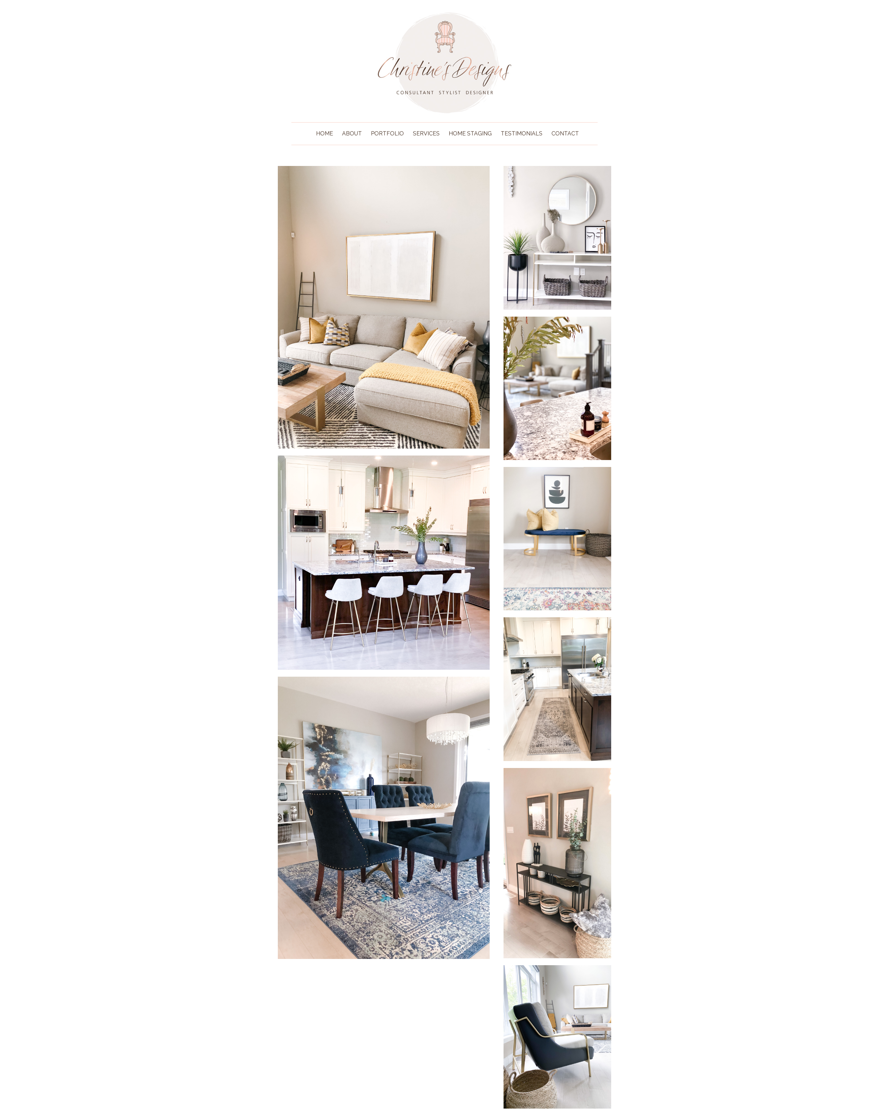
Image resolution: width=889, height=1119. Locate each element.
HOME (324, 133)
